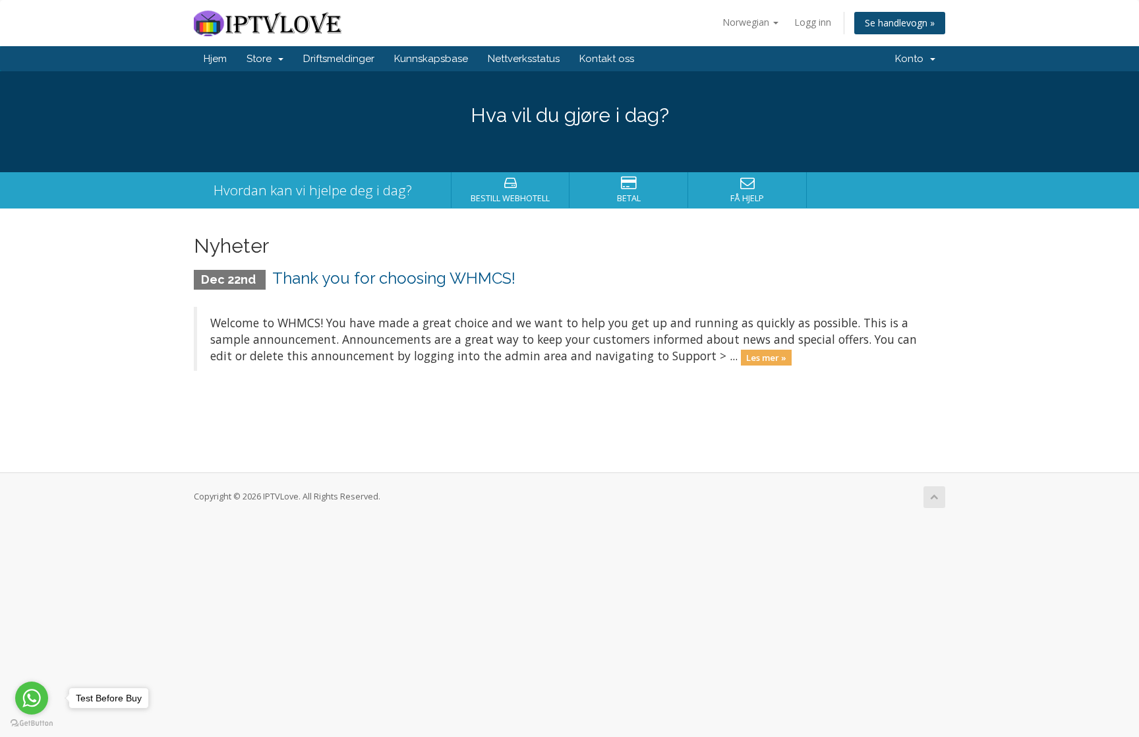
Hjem (215, 59)
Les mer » (766, 357)
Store (262, 59)
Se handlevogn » (900, 22)
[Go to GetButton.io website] (32, 723)
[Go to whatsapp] (31, 698)
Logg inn (812, 22)
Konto (912, 59)
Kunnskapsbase (431, 59)
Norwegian (747, 22)
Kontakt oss (606, 59)
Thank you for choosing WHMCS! (393, 278)
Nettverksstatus (524, 59)
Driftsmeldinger (338, 59)
